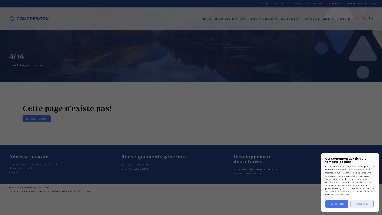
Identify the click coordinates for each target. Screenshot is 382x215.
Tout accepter (337, 203)
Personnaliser (362, 203)
